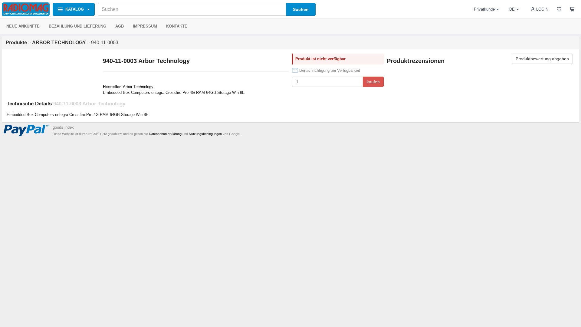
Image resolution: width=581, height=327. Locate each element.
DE (512, 9)
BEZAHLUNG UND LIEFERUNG (77, 26)
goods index (63, 127)
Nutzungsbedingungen (205, 134)
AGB (119, 26)
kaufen (373, 81)
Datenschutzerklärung (165, 134)
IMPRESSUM (145, 26)
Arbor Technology (138, 86)
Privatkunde (484, 9)
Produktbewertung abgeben (542, 58)
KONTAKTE (176, 26)
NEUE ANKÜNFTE (23, 26)
